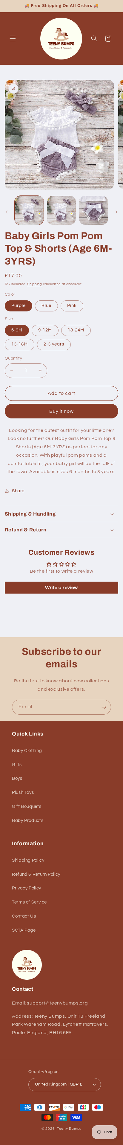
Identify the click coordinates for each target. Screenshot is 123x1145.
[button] (12, 38)
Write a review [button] (61, 587)
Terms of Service (29, 902)
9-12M (45, 330)
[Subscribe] (104, 707)
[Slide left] (6, 211)
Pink (72, 305)
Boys (17, 778)
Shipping (34, 284)
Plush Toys (23, 792)
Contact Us (24, 916)
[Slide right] (116, 211)
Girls (16, 764)
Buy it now (61, 411)
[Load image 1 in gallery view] (29, 210)
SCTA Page (24, 930)
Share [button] (18, 491)
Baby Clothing (27, 750)
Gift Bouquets (26, 806)
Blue (46, 305)
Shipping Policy (28, 860)
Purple (18, 305)
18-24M (76, 330)
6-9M (16, 330)
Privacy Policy (26, 888)
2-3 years (54, 344)
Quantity (13, 358)
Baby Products (27, 820)
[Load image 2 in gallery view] (61, 210)
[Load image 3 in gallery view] (93, 210)
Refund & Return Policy (36, 874)
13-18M (19, 344)
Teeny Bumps (69, 1128)
